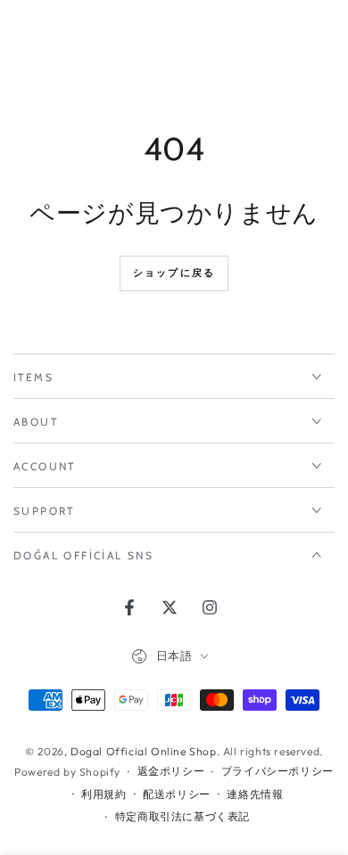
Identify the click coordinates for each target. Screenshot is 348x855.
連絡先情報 (255, 794)
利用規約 (103, 794)
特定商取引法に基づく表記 (182, 816)
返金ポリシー (171, 771)
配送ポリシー (177, 794)
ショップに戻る (174, 272)
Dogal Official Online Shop (143, 751)
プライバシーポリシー (277, 771)
